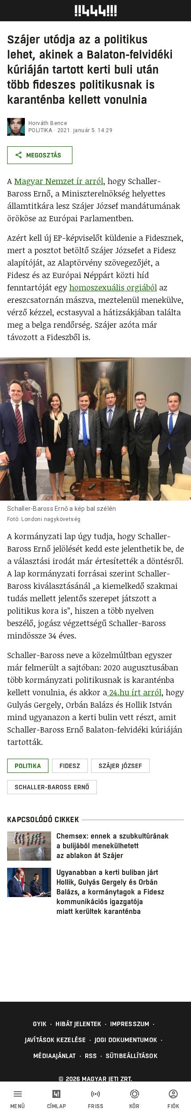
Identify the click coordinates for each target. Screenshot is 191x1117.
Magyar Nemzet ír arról (58, 181)
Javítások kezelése (55, 1039)
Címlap (56, 1106)
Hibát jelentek (78, 1023)
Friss (95, 1106)
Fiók (173, 1106)
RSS (91, 1055)
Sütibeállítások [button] (132, 1055)
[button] (27, 766)
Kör (134, 1106)
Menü (17, 1106)
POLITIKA (40, 130)
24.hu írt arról (134, 692)
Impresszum (129, 1023)
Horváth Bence (47, 123)
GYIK (40, 1023)
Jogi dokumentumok (126, 1039)
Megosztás (43, 155)
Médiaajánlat (54, 1055)
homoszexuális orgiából (113, 287)
